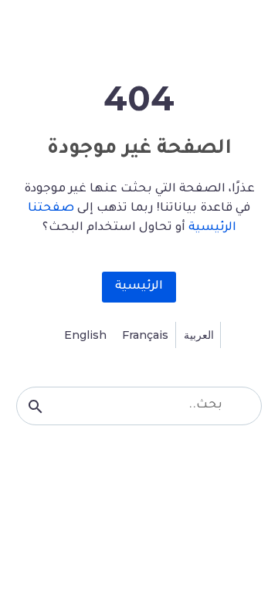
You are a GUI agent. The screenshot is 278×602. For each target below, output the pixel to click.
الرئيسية (139, 286)
